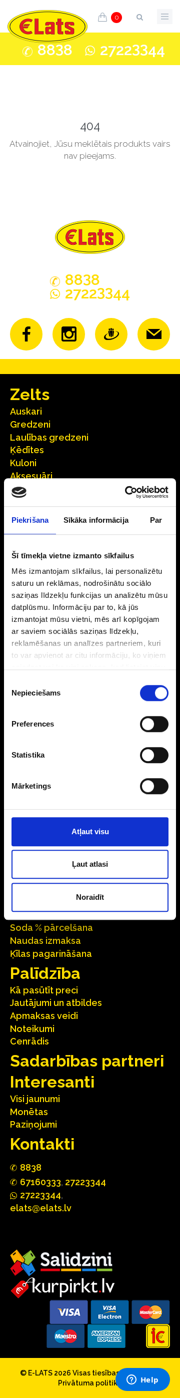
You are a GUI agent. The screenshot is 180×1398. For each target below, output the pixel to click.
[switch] (154, 724)
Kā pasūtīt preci (44, 990)
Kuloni (23, 463)
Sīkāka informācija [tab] (96, 520)
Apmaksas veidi (44, 1015)
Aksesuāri (31, 476)
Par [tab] (156, 520)
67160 (40, 1182)
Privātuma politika (90, 1383)
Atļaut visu (90, 831)
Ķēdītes (27, 450)
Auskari (26, 411)
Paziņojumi (33, 1124)
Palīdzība (45, 973)
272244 (132, 50)
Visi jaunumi (35, 1099)
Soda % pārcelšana (51, 927)
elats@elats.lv (41, 1208)
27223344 (85, 1182)
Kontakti (42, 1144)
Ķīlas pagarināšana (51, 953)
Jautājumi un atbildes (56, 1002)
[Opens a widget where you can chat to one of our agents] (142, 1380)
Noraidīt (90, 897)
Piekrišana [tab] (30, 520)
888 (55, 50)
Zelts (30, 394)
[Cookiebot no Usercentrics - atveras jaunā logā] (127, 492)
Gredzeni (30, 424)
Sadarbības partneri (87, 1061)
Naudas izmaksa (45, 940)
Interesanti (52, 1082)
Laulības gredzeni (49, 437)
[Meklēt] (139, 15)
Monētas (29, 1112)
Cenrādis (29, 1041)
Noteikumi (32, 1028)
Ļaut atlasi (90, 864)
